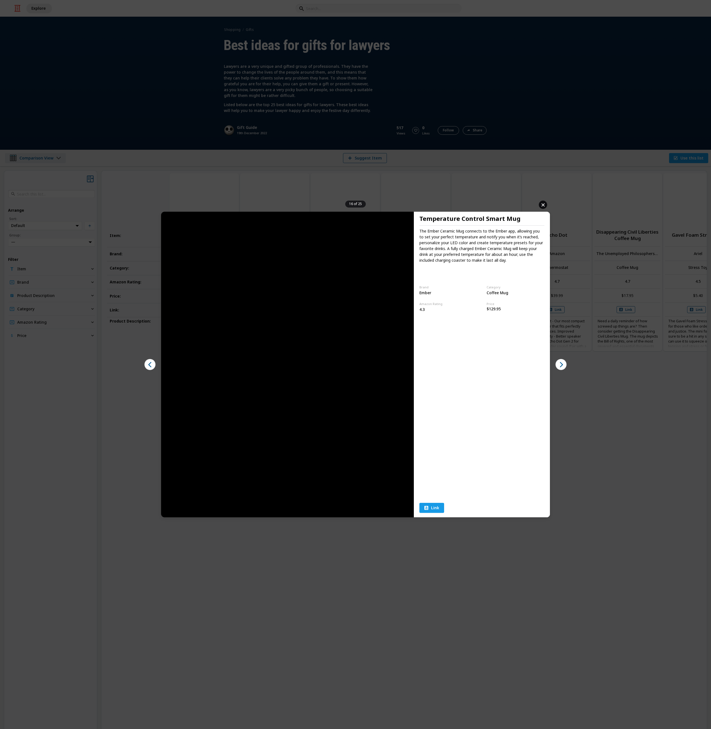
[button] (150, 364)
